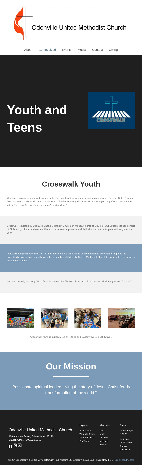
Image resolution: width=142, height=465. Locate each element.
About (28, 49)
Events (67, 49)
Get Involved (47, 49)
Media (82, 49)
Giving (113, 49)
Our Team (84, 441)
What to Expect (86, 437)
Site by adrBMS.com (124, 460)
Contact (97, 49)
